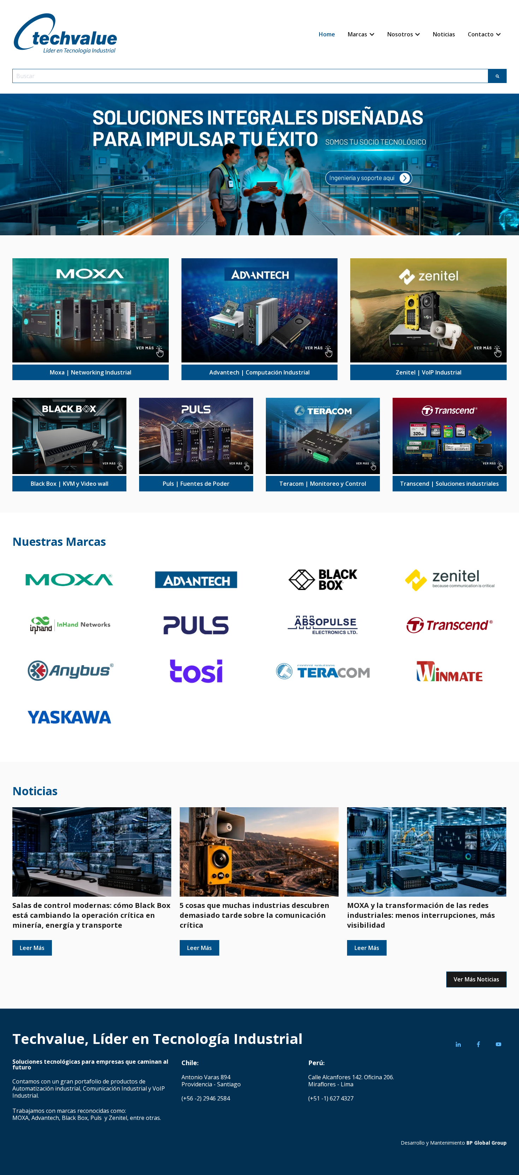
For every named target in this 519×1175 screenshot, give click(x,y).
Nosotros (400, 34)
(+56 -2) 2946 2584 (205, 1098)
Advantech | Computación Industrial (259, 372)
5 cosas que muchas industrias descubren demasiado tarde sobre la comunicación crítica (254, 915)
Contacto (481, 34)
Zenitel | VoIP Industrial (428, 372)
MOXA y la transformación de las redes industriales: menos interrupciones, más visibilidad (421, 915)
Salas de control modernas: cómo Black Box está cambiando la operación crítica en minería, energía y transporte (91, 915)
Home (327, 34)
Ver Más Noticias (476, 979)
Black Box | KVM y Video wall (69, 484)
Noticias (444, 34)
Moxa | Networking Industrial (90, 372)
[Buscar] (497, 76)
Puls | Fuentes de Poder (196, 484)
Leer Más (32, 948)
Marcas (357, 34)
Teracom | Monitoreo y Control (322, 484)
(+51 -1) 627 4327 (330, 1098)
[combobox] (250, 76)
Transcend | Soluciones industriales (449, 484)
